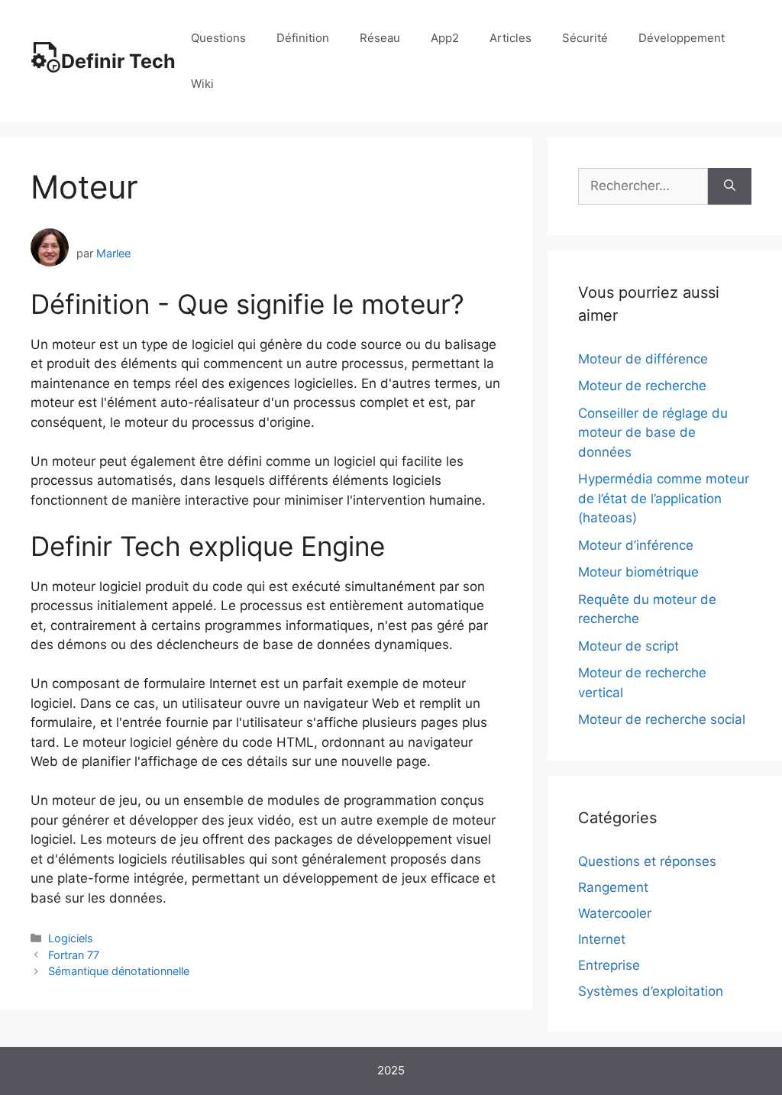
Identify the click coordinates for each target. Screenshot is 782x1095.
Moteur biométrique (638, 572)
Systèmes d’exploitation (650, 991)
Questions (218, 38)
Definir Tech (118, 61)
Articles (511, 38)
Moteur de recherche (642, 385)
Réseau (380, 38)
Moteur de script (628, 646)
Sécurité (585, 38)
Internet (601, 939)
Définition (302, 38)
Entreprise (609, 965)
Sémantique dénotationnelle (118, 970)
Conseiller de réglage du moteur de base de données (653, 432)
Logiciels (70, 938)
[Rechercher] (729, 186)
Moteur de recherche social (661, 719)
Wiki (202, 83)
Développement (681, 38)
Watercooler (614, 913)
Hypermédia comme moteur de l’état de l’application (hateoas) (663, 498)
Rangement (613, 887)
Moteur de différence (643, 359)
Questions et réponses (647, 861)
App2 (445, 38)
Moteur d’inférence (635, 545)
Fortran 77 (73, 954)
